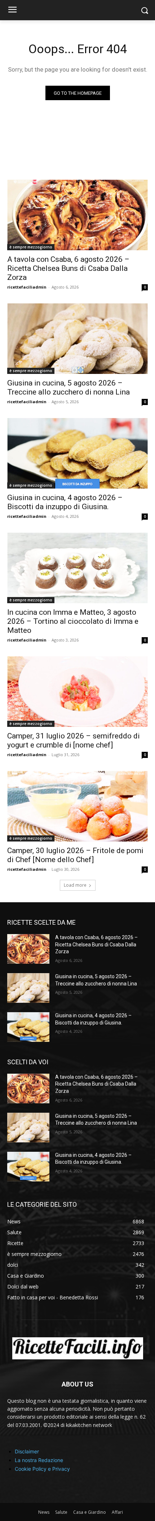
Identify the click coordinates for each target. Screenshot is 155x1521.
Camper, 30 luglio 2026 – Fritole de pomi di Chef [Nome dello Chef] (75, 855)
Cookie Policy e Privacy (42, 1469)
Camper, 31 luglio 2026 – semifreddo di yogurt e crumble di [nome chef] (73, 740)
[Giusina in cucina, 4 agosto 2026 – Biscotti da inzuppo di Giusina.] (77, 453)
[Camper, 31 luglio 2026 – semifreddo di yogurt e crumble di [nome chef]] (77, 691)
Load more (75, 885)
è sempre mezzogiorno (30, 247)
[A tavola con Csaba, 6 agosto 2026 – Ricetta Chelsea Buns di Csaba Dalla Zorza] (77, 215)
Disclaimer (27, 1451)
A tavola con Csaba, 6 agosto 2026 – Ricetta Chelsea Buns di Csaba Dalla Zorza (68, 268)
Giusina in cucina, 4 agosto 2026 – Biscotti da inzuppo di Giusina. (65, 502)
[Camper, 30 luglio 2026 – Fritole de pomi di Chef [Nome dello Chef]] (77, 806)
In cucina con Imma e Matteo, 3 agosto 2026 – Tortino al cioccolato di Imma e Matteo (72, 621)
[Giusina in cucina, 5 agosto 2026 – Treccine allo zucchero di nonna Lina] (77, 338)
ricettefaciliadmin (26, 287)
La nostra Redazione (39, 1460)
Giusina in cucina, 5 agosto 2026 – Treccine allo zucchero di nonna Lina (68, 387)
